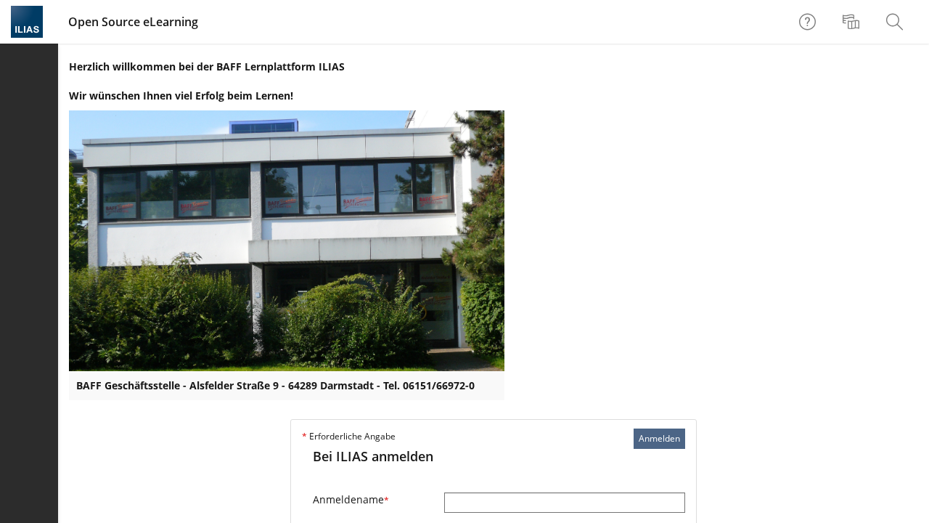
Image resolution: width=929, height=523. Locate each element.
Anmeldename (351, 499)
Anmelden (659, 438)
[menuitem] (853, 22)
